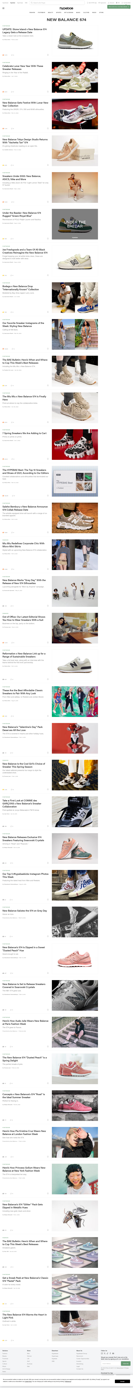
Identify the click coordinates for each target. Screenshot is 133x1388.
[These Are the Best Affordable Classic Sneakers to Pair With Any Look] (75, 701)
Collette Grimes (8, 149)
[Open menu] (3, 8)
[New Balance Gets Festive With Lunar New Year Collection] (75, 114)
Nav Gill (6, 1251)
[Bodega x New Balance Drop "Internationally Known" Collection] (75, 297)
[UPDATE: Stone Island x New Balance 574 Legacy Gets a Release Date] (75, 40)
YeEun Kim (7, 39)
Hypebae (54, 1358)
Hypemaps (55, 1356)
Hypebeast (55, 1353)
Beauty (50, 12)
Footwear (41, 12)
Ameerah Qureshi (9, 590)
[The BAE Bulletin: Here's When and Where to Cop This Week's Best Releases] (75, 371)
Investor (78, 1361)
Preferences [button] (68, 1381)
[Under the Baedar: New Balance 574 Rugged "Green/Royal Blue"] (75, 224)
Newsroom (79, 1356)
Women (29, 1356)
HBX (53, 1361)
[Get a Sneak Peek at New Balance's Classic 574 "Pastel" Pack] (75, 1289)
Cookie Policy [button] (28, 1381)
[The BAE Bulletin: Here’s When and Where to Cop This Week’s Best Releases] (75, 1252)
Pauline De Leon (8, 370)
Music (78, 12)
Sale (28, 1366)
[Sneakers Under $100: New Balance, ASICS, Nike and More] (75, 187)
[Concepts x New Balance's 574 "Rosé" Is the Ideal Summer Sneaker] (75, 1105)
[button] (32, 55)
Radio (94, 12)
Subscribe (126, 1363)
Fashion (32, 12)
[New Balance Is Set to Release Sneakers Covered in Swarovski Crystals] (75, 995)
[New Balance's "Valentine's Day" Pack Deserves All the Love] (75, 738)
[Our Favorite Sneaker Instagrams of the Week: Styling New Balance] (75, 334)
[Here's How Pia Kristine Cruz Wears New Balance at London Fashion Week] (75, 1142)
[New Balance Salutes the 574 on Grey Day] (75, 922)
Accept (122, 1381)
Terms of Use (120, 1368)
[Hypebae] (66, 8)
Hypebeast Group (81, 1353)
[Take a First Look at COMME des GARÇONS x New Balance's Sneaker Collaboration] (75, 811)
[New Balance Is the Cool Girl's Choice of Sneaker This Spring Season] (75, 775)
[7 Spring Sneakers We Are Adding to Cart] (75, 444)
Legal (78, 1366)
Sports (58, 12)
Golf (28, 1361)
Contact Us (79, 1369)
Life (28, 1358)
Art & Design (68, 12)
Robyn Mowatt (8, 847)
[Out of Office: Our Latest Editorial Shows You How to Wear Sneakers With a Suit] (75, 628)
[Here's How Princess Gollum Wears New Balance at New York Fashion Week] (75, 1179)
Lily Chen (6, 814)
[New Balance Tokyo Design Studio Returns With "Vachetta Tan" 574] (75, 150)
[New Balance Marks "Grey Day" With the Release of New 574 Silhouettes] (75, 591)
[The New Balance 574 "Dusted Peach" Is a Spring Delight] (75, 1068)
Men (28, 1353)
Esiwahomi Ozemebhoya (11, 737)
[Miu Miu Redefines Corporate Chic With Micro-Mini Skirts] (75, 554)
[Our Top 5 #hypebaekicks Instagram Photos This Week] (75, 885)
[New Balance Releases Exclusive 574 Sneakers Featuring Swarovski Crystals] (75, 848)
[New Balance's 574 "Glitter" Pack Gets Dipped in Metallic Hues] (75, 1215)
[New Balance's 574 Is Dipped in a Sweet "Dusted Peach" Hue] (75, 958)
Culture (86, 12)
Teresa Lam (7, 627)
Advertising (79, 1364)
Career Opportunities (82, 1358)
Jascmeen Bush (8, 188)
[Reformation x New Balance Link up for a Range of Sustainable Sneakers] (75, 664)
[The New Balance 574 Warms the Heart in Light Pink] (75, 1326)
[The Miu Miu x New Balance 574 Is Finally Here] (75, 407)
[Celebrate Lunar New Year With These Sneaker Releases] (75, 77)
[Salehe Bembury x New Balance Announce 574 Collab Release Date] (75, 518)
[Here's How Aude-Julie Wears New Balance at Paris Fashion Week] (75, 1032)
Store (101, 12)
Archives (29, 1364)
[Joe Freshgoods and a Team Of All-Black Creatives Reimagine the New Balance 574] (75, 261)
